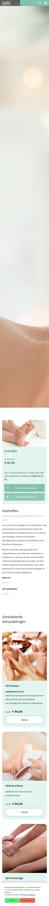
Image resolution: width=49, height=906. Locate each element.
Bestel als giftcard (25, 496)
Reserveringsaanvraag (25, 487)
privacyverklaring (29, 895)
